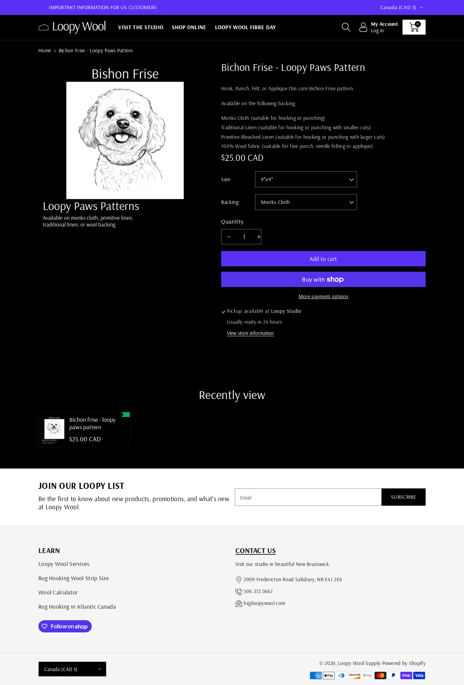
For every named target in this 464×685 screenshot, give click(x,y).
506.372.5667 (258, 591)
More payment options (323, 296)
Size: (226, 179)
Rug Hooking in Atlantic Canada (77, 606)
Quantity (232, 221)
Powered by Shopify (404, 663)
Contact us (255, 550)
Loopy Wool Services (64, 563)
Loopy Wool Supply (359, 663)
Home (44, 50)
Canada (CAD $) (60, 669)
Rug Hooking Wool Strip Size (73, 578)
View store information (250, 333)
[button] (346, 27)
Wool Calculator (58, 592)
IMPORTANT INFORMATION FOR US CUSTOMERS (103, 7)
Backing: (230, 202)
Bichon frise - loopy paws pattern (92, 423)
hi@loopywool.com (264, 603)
